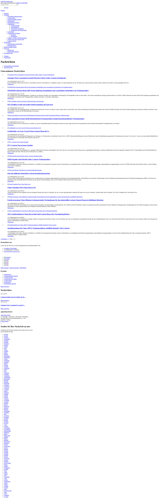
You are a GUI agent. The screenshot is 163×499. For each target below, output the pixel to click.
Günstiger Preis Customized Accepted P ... (13, 305)
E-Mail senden (4, 321)
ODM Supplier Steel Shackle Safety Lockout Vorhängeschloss (28, 159)
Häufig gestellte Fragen (10, 47)
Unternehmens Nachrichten (14, 44)
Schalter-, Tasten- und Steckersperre (17, 38)
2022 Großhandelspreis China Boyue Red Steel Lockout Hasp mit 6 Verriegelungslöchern (38, 214)
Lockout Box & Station (13, 33)
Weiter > (5, 239)
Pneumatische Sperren (13, 22)
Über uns (6, 48)
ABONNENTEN (5, 315)
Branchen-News (11, 45)
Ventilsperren (11, 24)
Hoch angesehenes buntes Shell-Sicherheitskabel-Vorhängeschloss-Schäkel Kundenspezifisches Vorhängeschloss (45, 119)
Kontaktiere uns (8, 53)
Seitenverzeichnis (14, 268)
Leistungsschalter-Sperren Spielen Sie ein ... (13, 297)
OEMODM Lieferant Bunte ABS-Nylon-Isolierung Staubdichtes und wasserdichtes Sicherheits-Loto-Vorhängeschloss (48, 90)
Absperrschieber (15, 25)
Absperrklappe (15, 27)
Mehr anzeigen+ (5, 286)
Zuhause (6, 13)
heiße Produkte (5, 268)
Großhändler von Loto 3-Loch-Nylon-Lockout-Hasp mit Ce (28, 131)
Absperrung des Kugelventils (18, 30)
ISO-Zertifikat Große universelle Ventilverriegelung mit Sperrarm (30, 104)
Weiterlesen (10, 84)
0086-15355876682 (22, 3)
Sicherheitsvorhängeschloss (14, 16)
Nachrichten (7, 42)
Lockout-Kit (10, 31)
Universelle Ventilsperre (17, 28)
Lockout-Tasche (11, 41)
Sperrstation (14, 36)
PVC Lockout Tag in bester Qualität (20, 145)
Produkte (6, 15)
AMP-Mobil (23, 268)
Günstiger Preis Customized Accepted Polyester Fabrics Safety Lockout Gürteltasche (36, 78)
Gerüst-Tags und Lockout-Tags (15, 39)
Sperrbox (13, 35)
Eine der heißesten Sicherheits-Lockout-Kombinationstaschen (28, 173)
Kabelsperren (11, 21)
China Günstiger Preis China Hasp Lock (21, 187)
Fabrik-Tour (10, 50)
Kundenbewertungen (13, 51)
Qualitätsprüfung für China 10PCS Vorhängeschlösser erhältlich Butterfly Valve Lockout (38, 228)
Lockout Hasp (11, 18)
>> (9, 239)
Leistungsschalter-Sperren (14, 19)
